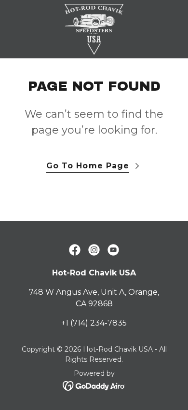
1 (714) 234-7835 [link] (96, 323)
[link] (94, 29)
